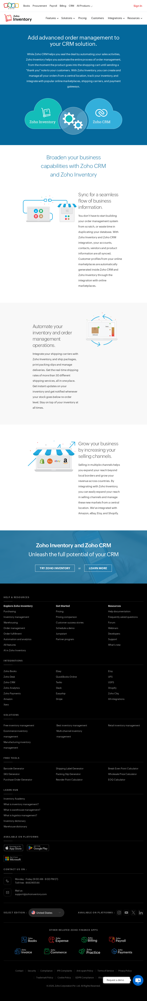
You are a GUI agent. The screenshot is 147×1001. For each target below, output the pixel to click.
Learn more (98, 568)
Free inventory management (19, 725)
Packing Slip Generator (68, 774)
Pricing (82, 18)
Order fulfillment (13, 633)
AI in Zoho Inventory (15, 650)
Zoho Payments (12, 693)
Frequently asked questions (123, 617)
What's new (114, 645)
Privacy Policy (125, 971)
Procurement (40, 5)
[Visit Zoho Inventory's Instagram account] (119, 912)
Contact (19, 971)
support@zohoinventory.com (31, 894)
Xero (6, 704)
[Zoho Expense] (59, 940)
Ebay (58, 671)
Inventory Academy (14, 798)
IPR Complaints (64, 971)
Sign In (138, 5)
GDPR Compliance (84, 977)
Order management (14, 628)
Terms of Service (106, 971)
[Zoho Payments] (122, 951)
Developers (114, 633)
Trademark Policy (44, 977)
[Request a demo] (138, 980)
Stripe (59, 699)
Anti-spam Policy (85, 971)
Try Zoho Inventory (55, 568)
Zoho (11, 6)
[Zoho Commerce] (55, 951)
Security (32, 971)
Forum (111, 622)
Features (51, 18)
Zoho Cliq (113, 693)
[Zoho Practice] (89, 951)
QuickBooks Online (66, 676)
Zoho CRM (9, 682)
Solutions (67, 18)
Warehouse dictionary (15, 826)
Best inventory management (71, 725)
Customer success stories (70, 622)
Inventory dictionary (15, 821)
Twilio (59, 682)
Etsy (110, 671)
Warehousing (11, 622)
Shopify (112, 688)
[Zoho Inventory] (18, 18)
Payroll (53, 5)
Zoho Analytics (12, 688)
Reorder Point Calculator (69, 779)
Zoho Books (10, 671)
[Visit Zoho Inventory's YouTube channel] (126, 912)
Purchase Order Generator (18, 779)
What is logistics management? (20, 815)
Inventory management (16, 617)
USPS (111, 682)
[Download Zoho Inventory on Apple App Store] (13, 848)
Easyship (60, 693)
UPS (110, 676)
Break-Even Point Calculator (123, 768)
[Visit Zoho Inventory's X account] (133, 912)
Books (26, 5)
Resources (133, 18)
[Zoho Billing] (89, 940)
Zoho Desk (9, 676)
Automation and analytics (17, 639)
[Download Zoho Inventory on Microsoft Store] (13, 858)
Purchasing (10, 611)
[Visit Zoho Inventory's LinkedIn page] (140, 912)
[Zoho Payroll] (117, 940)
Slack (59, 688)
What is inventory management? (21, 804)
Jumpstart (61, 633)
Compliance (46, 971)
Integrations (115, 18)
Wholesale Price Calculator (122, 774)
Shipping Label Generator (70, 768)
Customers (97, 18)
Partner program (65, 639)
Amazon (8, 699)
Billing (63, 5)
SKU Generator (12, 774)
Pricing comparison (66, 617)
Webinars (113, 628)
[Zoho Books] (29, 940)
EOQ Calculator (116, 779)
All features (10, 645)
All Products (83, 5)
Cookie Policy (64, 977)
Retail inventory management (124, 725)
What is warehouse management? (22, 810)
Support (112, 639)
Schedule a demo (65, 628)
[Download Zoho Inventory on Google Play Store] (38, 848)
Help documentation (119, 611)
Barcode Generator (14, 768)
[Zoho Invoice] (23, 951)
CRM (71, 5)
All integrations (116, 699)
